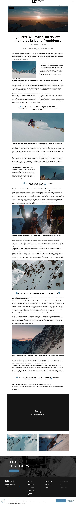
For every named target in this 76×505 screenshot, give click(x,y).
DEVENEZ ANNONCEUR (64, 481)
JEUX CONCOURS (48, 484)
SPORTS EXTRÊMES (31, 485)
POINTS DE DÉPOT (48, 481)
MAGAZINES (30, 481)
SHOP (46, 485)
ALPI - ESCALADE (31, 487)
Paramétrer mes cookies (70, 500)
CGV (60, 484)
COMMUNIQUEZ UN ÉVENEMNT (66, 483)
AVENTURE (30, 493)
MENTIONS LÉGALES (63, 485)
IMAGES (29, 496)
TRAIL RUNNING (31, 484)
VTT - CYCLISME (31, 488)
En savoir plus (70, 501)
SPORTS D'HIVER (31, 490)
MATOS (29, 494)
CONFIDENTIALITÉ (63, 487)
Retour (10, 5)
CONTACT (47, 487)
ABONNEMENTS (48, 483)
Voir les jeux (13, 470)
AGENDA (29, 483)
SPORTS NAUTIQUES (31, 491)
